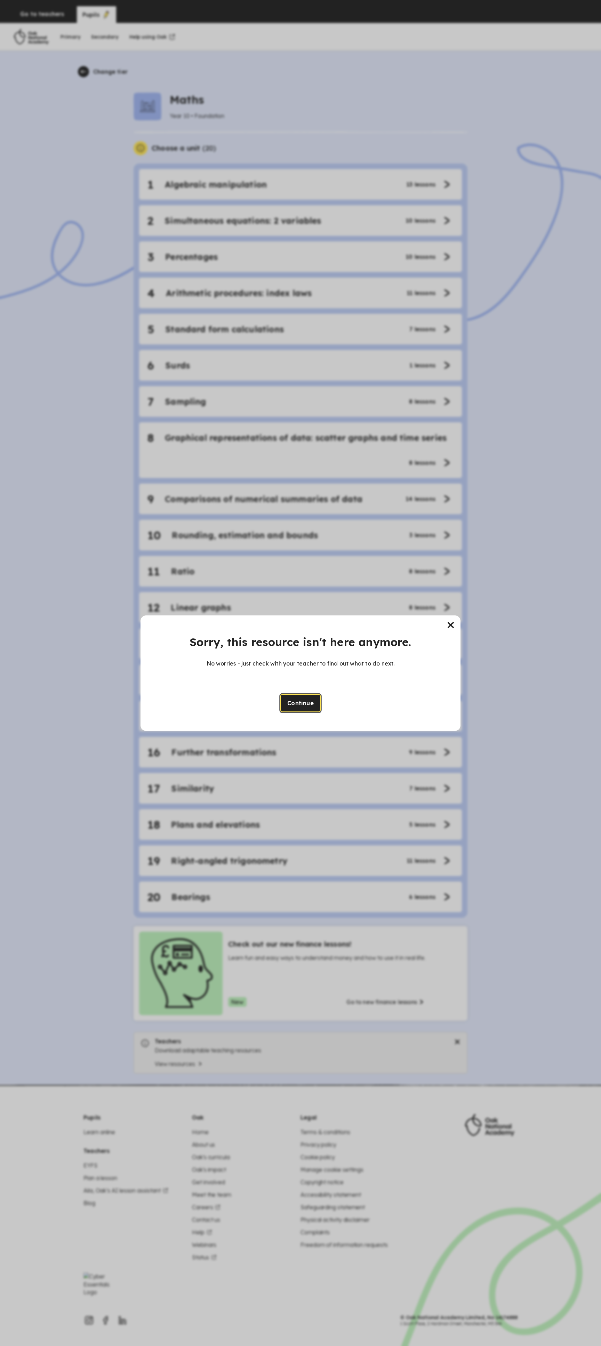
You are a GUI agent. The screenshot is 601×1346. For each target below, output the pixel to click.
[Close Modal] (450, 625)
